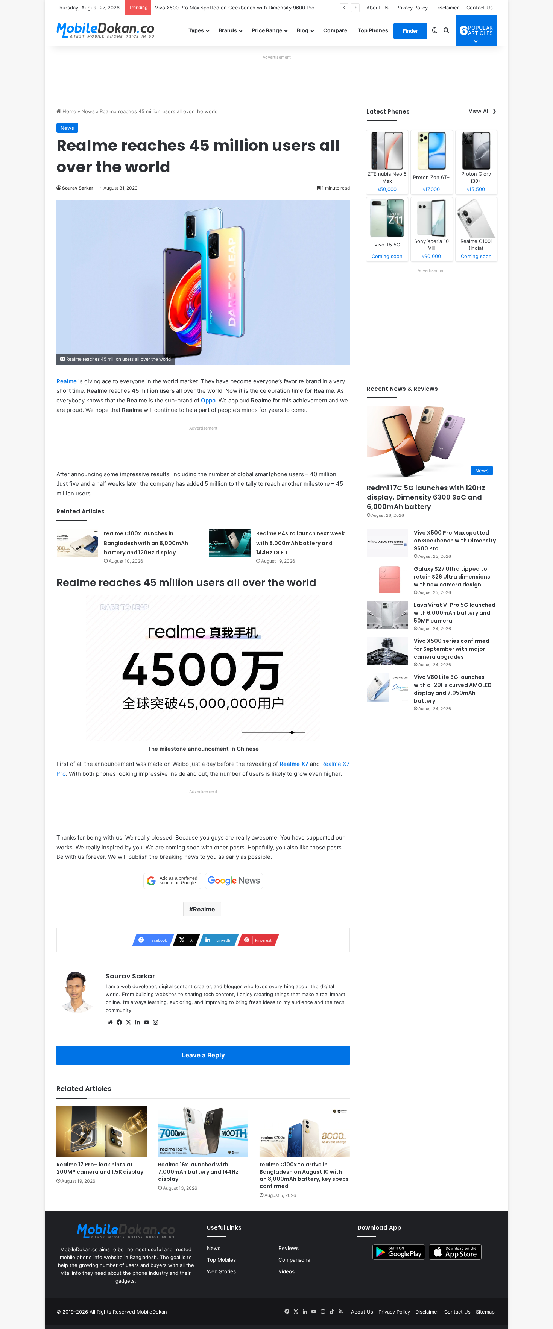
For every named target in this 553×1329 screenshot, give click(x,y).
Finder (410, 31)
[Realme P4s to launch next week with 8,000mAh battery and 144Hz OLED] (230, 543)
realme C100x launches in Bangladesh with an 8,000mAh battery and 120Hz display (146, 543)
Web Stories (221, 1271)
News (88, 111)
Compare (335, 30)
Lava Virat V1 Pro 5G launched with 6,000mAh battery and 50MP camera (454, 612)
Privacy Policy (412, 8)
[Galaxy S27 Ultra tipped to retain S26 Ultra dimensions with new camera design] (387, 579)
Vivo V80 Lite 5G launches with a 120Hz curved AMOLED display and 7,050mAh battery (453, 689)
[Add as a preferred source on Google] (172, 881)
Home (68, 111)
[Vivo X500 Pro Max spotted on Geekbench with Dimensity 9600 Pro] (387, 543)
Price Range (267, 30)
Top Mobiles (221, 1260)
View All (479, 111)
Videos (286, 1271)
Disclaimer (447, 8)
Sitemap (485, 1312)
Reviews (288, 1248)
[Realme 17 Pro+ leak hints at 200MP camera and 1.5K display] (101, 1131)
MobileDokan (152, 1312)
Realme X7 (294, 763)
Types (196, 30)
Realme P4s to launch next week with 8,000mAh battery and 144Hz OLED (300, 543)
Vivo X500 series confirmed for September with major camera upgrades (451, 649)
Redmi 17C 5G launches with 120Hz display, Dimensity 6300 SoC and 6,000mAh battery (426, 497)
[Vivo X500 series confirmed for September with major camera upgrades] (387, 651)
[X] (128, 1022)
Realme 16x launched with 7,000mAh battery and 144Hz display (198, 1172)
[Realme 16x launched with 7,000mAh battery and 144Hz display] (203, 1131)
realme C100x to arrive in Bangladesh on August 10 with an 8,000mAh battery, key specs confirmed (304, 1175)
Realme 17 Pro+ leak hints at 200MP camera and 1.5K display (99, 1168)
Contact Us (479, 8)
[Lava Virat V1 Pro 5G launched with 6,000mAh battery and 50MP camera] (387, 615)
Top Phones (373, 30)
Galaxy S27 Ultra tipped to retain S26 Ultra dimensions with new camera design (248, 8)
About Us (377, 8)
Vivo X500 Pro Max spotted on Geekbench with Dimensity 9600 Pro (455, 540)
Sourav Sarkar (77, 188)
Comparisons (294, 1260)
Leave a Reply (203, 1055)
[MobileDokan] (105, 30)
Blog (302, 30)
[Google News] (234, 881)
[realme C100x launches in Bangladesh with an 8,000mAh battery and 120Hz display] (77, 543)
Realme (66, 381)
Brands (228, 30)
